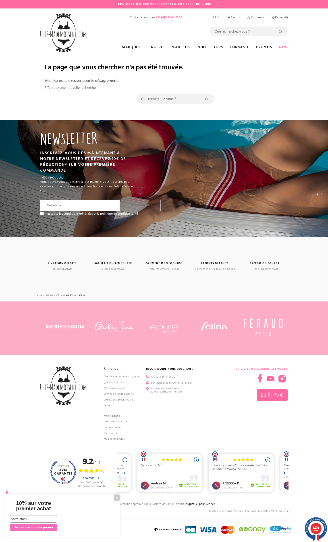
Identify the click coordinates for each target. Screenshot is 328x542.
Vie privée (71, 295)
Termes (81, 295)
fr (215, 17)
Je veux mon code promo (33, 527)
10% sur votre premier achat (33, 505)
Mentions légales (114, 388)
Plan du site (111, 433)
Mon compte (112, 416)
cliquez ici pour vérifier (200, 504)
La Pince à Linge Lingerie (119, 394)
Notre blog (272, 395)
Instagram (282, 378)
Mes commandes (114, 439)
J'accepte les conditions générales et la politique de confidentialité (92, 214)
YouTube (270, 378)
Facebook (6, 491)
